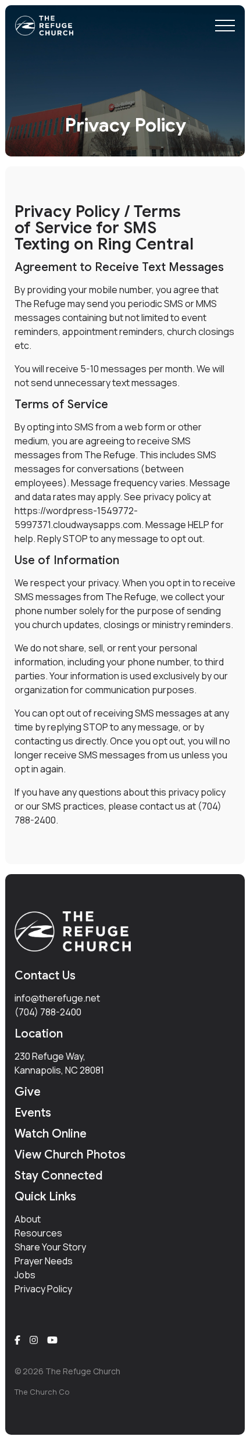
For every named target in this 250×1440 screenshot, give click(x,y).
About (28, 1219)
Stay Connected (58, 1175)
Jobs (25, 1274)
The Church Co (42, 1391)
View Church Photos (70, 1154)
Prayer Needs (44, 1260)
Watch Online (51, 1134)
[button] (225, 25)
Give (28, 1092)
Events (33, 1113)
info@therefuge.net (57, 998)
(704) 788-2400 (48, 1012)
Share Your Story (50, 1247)
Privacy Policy (43, 1288)
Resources (38, 1233)
